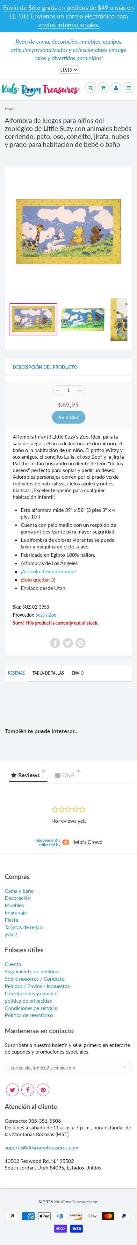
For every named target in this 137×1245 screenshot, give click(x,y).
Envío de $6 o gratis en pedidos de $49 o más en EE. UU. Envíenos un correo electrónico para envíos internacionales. (68, 16)
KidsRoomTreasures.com (76, 1201)
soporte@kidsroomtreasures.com (41, 1147)
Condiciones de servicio (31, 1008)
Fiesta (11, 920)
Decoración (18, 898)
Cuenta (13, 964)
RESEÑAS (16, 673)
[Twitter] (12, 1090)
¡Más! (11, 934)
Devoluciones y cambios (32, 993)
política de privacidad (29, 1001)
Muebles (14, 905)
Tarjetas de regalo (24, 927)
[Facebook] (27, 1090)
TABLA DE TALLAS (48, 673)
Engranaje (16, 912)
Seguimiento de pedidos (31, 971)
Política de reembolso (29, 1015)
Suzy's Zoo (45, 615)
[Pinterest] (43, 1090)
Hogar (10, 108)
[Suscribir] (124, 1067)
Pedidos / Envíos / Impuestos (37, 986)
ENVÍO (78, 673)
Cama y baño (19, 891)
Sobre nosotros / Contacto (35, 979)
